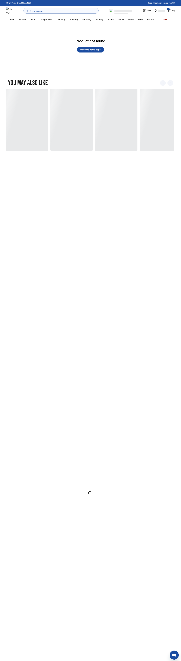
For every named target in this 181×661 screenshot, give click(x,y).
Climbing (61, 19)
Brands (150, 19)
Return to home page (90, 49)
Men (12, 19)
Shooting (86, 19)
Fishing (99, 19)
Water (131, 19)
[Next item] (170, 83)
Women (22, 19)
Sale (165, 19)
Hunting (74, 19)
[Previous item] (163, 83)
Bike (140, 19)
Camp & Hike (46, 19)
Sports (110, 19)
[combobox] (61, 11)
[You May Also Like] (89, 120)
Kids (33, 19)
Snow (121, 19)
